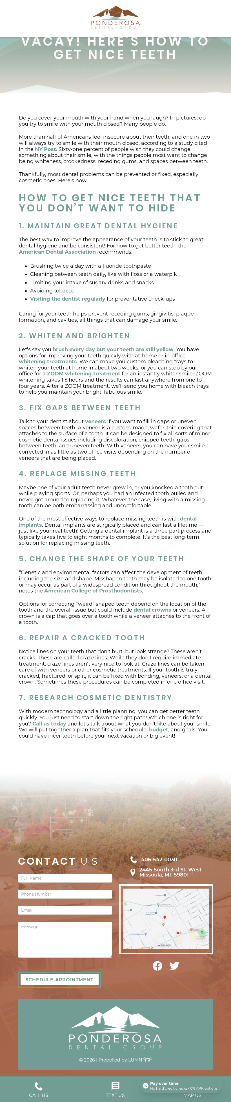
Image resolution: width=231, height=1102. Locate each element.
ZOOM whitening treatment (83, 374)
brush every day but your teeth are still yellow (113, 349)
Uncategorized (76, 70)
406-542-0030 (159, 860)
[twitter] (174, 968)
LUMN (135, 1060)
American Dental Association (57, 252)
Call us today (49, 724)
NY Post (45, 149)
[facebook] (157, 969)
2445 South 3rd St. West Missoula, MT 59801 (170, 872)
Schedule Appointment (60, 979)
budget (158, 730)
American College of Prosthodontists (93, 591)
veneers (95, 421)
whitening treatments (48, 362)
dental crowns (152, 610)
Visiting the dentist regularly (67, 299)
